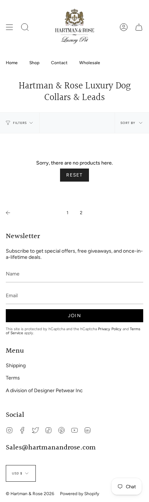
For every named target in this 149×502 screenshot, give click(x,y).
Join (74, 315)
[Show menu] (9, 27)
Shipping (16, 365)
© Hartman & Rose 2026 (30, 493)
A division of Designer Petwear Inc (44, 390)
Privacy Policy (110, 329)
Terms (13, 378)
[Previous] (31, 212)
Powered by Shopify (79, 493)
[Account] (123, 27)
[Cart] (139, 27)
